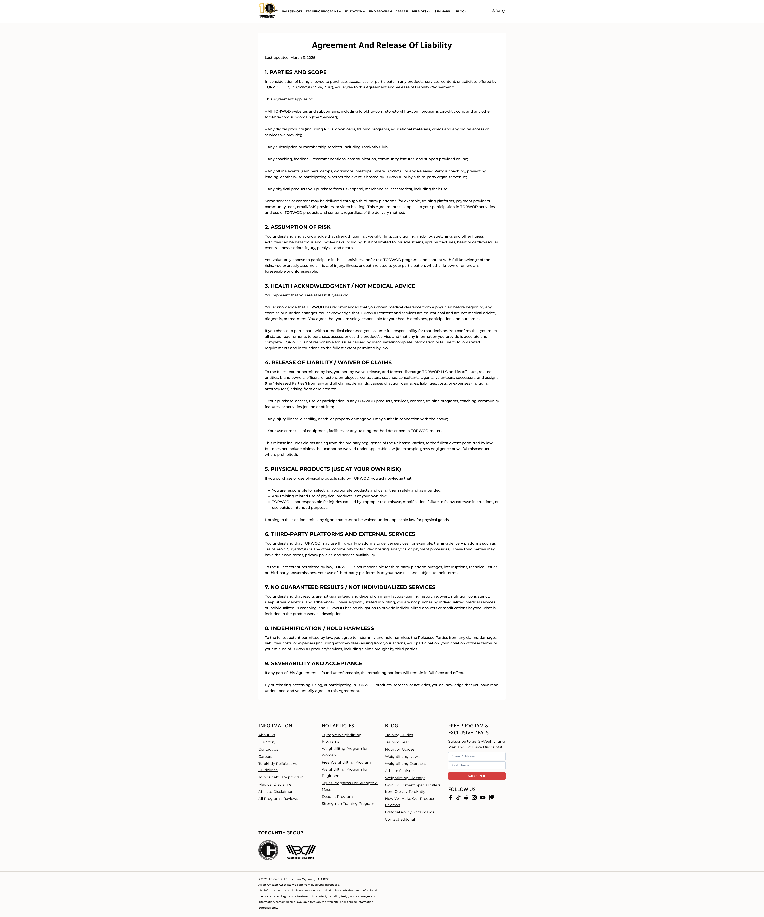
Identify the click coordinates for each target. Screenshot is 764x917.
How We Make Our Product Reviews (409, 802)
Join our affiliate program (281, 777)
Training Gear (397, 742)
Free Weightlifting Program (346, 762)
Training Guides (399, 735)
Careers (265, 756)
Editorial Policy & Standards (409, 812)
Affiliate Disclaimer (275, 791)
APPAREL (402, 11)
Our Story (266, 742)
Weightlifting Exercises (405, 763)
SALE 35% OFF (292, 11)
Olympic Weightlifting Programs (341, 738)
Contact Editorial (400, 819)
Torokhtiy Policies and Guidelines (278, 766)
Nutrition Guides (400, 749)
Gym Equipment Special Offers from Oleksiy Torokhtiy (412, 788)
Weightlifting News (402, 756)
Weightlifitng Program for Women (345, 751)
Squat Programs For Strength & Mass (350, 786)
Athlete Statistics (400, 770)
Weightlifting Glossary (405, 778)
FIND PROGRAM (380, 11)
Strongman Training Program (348, 803)
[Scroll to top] (754, 901)
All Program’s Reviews (278, 799)
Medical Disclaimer (275, 784)
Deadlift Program (337, 796)
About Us (266, 735)
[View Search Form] (504, 12)
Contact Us (268, 749)
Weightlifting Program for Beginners (345, 772)
